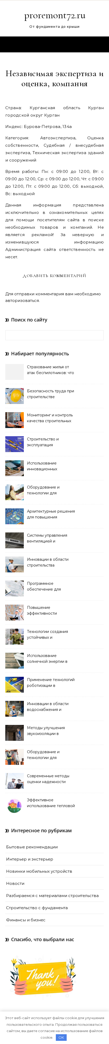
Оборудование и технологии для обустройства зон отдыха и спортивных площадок (51, 490)
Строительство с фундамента (37, 907)
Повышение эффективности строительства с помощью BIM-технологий (42, 611)
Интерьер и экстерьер (29, 859)
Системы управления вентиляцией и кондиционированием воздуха (48, 539)
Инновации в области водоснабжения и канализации (48, 707)
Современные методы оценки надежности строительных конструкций (48, 779)
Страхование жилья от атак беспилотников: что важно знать (50, 370)
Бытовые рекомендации (32, 846)
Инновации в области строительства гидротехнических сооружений (48, 563)
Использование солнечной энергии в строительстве (47, 659)
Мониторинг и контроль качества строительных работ (50, 418)
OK (61, 1037)
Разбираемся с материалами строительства (52, 895)
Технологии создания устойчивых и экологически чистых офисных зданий (47, 635)
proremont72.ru (54, 15)
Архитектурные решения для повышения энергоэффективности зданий (51, 515)
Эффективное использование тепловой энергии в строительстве (51, 803)
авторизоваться (22, 300)
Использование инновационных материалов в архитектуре (42, 466)
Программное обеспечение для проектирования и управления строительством (44, 587)
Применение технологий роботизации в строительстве (51, 683)
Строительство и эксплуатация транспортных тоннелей (50, 442)
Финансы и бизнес (26, 919)
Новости (15, 883)
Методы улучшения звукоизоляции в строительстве (46, 731)
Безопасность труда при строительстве (50, 394)
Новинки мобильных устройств (39, 871)
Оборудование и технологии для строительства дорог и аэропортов (48, 755)
